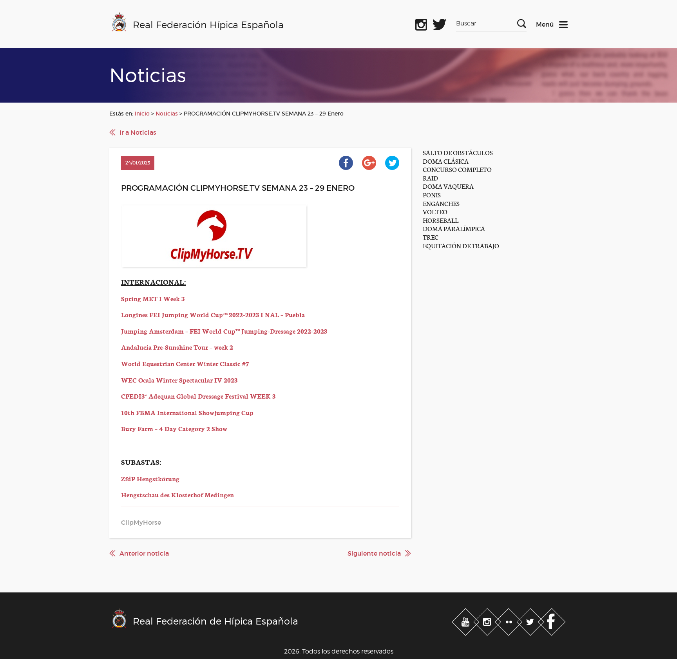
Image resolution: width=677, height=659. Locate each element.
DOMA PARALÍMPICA (454, 228)
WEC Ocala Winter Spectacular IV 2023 (179, 379)
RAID (430, 177)
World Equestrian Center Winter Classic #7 (185, 363)
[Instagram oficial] (421, 23)
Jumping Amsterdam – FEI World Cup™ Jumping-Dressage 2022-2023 (224, 330)
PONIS (432, 194)
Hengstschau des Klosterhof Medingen (177, 494)
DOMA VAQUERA (448, 185)
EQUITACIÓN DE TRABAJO (461, 245)
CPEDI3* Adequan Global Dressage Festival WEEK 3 (198, 395)
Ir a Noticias (137, 132)
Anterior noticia (144, 553)
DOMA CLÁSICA (446, 160)
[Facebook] (552, 621)
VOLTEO (435, 211)
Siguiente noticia (374, 553)
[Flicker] (509, 621)
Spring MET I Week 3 (153, 298)
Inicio (142, 113)
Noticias (167, 113)
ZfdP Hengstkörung (150, 478)
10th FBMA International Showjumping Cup (187, 412)
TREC (430, 236)
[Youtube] (466, 621)
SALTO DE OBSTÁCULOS (458, 152)
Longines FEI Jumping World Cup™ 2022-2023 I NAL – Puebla (213, 314)
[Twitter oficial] (440, 23)
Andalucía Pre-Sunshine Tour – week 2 (177, 346)
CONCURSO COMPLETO (457, 168)
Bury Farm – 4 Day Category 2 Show (174, 428)
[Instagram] (488, 621)
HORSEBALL (440, 219)
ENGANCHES (441, 203)
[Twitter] (531, 621)
